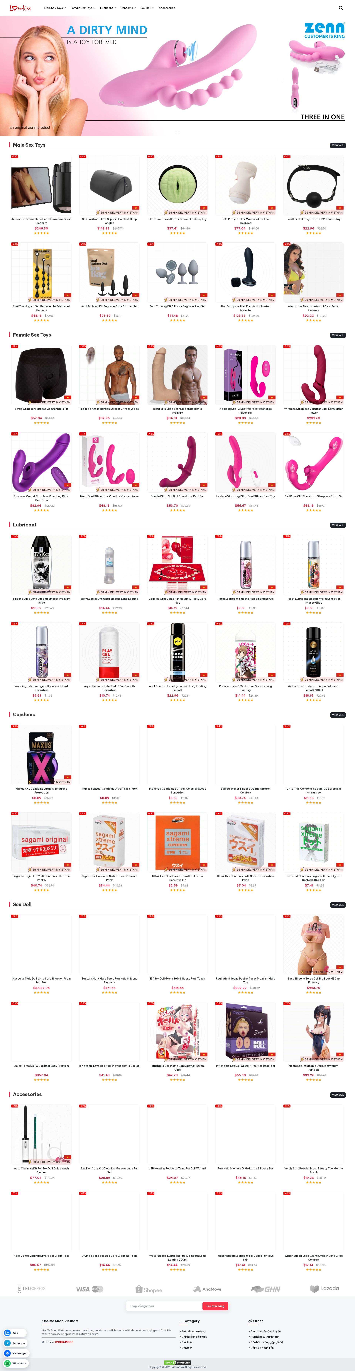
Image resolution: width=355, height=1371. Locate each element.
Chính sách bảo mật (194, 1336)
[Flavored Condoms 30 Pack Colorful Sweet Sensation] (177, 755)
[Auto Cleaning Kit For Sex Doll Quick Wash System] (41, 1135)
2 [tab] (179, 132)
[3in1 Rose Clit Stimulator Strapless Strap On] (314, 462)
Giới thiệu (187, 1342)
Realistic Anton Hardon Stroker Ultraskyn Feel (110, 409)
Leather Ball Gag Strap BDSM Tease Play (313, 219)
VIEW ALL (338, 145)
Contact (187, 1348)
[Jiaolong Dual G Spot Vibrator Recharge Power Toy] (245, 375)
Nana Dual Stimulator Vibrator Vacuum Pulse (109, 496)
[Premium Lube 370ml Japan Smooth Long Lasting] (245, 652)
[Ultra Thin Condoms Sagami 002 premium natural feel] (314, 755)
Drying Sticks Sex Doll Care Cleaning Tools (109, 1255)
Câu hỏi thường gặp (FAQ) (267, 1342)
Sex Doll (22, 904)
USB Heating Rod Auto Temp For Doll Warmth (178, 1168)
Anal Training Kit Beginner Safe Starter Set (109, 306)
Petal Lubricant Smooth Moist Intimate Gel (246, 598)
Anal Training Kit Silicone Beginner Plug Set (177, 306)
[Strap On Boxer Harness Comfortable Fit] (41, 375)
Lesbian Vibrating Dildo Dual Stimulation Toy (245, 496)
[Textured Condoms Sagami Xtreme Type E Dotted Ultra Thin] (314, 842)
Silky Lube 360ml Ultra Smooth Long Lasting (109, 598)
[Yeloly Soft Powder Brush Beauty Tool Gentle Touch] (314, 1135)
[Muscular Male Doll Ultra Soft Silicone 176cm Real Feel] (41, 945)
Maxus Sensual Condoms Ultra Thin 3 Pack (109, 788)
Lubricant (24, 525)
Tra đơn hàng (215, 1306)
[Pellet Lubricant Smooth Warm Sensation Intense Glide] (314, 565)
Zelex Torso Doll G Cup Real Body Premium (41, 1066)
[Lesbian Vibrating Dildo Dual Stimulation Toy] (245, 462)
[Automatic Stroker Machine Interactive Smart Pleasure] (41, 185)
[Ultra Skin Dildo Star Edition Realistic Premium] (177, 375)
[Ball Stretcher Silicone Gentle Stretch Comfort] (245, 755)
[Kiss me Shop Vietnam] (21, 8)
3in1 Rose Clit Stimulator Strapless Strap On (313, 496)
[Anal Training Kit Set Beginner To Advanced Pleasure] (41, 273)
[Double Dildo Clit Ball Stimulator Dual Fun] (177, 462)
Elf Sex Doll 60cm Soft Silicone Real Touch (177, 978)
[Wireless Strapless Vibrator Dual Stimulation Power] (314, 375)
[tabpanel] (177, 76)
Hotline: (59, 1342)
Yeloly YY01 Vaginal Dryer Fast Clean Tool (41, 1255)
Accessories (27, 1094)
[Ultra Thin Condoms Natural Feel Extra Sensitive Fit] (177, 842)
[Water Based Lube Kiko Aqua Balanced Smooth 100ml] (314, 652)
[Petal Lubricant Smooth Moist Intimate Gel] (245, 565)
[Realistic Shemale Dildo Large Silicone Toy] (245, 1135)
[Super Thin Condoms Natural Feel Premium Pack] (109, 842)
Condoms (24, 714)
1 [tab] (176, 132)
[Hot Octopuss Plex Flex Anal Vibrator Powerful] (245, 273)
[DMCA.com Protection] (177, 1362)
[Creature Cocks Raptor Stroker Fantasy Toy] (177, 185)
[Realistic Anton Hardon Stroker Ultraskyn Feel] (109, 375)
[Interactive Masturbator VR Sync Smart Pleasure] (314, 273)
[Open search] (341, 8)
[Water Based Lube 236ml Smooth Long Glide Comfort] (314, 1222)
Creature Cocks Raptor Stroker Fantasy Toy (178, 219)
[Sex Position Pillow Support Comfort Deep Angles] (109, 185)
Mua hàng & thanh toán (265, 1336)
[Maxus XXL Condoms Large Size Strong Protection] (41, 755)
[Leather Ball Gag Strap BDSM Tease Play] (314, 185)
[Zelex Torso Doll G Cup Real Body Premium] (41, 1032)
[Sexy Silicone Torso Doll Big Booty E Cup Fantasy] (314, 945)
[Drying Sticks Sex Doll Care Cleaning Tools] (109, 1222)
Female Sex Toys (32, 335)
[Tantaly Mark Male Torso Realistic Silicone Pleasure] (109, 945)
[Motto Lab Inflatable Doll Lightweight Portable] (314, 1032)
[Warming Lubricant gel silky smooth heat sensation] (41, 652)
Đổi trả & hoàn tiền (262, 1348)
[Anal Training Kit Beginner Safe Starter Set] (109, 273)
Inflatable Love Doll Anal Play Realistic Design (109, 1066)
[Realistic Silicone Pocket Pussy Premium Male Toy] (245, 945)
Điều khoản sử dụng (194, 1331)
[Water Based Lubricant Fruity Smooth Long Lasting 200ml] (177, 1222)
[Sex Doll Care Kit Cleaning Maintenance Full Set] (109, 1135)
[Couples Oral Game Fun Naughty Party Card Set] (177, 565)
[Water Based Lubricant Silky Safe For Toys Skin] (245, 1222)
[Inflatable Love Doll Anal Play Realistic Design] (109, 1032)
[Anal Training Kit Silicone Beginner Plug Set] (177, 273)
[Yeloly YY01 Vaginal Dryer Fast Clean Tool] (41, 1222)
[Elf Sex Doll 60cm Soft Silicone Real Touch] (177, 945)
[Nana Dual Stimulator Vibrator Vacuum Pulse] (109, 462)
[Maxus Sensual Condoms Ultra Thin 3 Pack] (109, 755)
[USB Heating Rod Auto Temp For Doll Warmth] (177, 1135)
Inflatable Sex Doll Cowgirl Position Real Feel (245, 1066)
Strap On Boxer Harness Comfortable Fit (41, 409)
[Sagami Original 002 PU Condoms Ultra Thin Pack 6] (41, 842)
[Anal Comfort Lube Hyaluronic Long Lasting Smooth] (177, 652)
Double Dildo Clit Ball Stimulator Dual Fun (177, 496)
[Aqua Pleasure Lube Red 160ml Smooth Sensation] (109, 652)
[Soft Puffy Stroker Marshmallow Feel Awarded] (245, 185)
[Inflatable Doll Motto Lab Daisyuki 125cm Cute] (177, 1032)
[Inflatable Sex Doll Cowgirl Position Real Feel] (245, 1032)
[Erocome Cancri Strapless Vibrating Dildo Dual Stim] (41, 462)
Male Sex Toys (29, 145)
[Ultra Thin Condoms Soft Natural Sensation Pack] (245, 842)
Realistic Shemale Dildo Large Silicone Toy (245, 1168)
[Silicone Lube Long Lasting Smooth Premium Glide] (41, 565)
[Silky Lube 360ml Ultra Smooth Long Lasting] (109, 565)
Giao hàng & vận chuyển (266, 1331)
